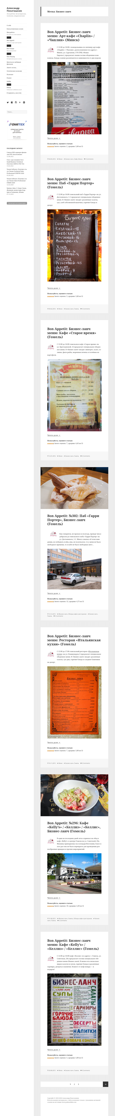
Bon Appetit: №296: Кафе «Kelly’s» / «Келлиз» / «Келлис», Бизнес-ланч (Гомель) (74, 827)
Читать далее (54, 138)
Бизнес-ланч (69, 159)
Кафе (76, 159)
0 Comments (89, 159)
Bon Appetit (14, 41)
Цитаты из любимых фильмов (14, 63)
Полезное (10, 74)
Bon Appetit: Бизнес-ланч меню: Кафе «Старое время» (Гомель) (71, 333)
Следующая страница (105, 1084)
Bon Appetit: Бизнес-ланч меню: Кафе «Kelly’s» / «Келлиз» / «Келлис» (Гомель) (73, 944)
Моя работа (14, 33)
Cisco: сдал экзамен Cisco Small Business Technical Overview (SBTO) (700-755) (15, 162)
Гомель (76, 309)
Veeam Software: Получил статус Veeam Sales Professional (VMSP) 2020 (17, 181)
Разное (9, 78)
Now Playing (14, 58)
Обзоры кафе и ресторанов (77, 614)
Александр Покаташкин (14, 9)
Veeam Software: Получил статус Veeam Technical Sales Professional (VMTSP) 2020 (17, 171)
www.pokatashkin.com (69, 1102)
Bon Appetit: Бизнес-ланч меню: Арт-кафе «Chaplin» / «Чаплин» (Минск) (70, 35)
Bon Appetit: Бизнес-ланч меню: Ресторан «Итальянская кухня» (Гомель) (74, 640)
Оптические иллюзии (14, 71)
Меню (60, 159)
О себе (9, 25)
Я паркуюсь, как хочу (14, 93)
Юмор (14, 88)
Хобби (9, 81)
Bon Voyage (11, 49)
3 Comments (59, 616)
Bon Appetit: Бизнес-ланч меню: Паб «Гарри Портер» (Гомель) (70, 183)
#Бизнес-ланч (63, 614)
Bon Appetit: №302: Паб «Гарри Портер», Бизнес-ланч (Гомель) (73, 519)
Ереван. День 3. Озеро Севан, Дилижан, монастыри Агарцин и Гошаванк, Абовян (16, 190)
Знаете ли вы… (12, 68)
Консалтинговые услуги (15, 29)
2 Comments (63, 920)
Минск (80, 159)
